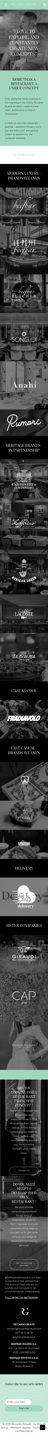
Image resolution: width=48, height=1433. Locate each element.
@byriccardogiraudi (24, 1337)
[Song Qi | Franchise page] (24, 337)
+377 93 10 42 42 (24, 1333)
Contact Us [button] (24, 1171)
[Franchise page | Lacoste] (24, 614)
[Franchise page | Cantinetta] (24, 478)
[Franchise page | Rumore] (24, 422)
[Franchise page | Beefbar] (24, 207)
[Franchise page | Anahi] (24, 385)
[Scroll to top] (42, 1427)
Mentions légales (21, 1428)
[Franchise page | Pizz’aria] (24, 781)
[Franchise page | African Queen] (24, 570)
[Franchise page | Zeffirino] (24, 522)
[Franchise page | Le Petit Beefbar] (24, 250)
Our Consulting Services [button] (24, 1264)
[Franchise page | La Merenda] (24, 657)
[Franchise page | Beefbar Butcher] (24, 293)
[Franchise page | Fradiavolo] (24, 719)
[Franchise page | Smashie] (24, 844)
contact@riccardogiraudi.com (24, 1329)
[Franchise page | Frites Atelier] (24, 815)
